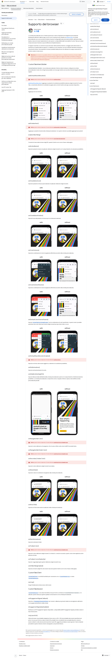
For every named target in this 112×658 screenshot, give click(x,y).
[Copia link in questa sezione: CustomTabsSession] (44, 589)
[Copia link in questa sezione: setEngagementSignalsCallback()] (49, 598)
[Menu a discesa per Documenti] (26, 1)
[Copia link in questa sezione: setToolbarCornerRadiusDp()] (46, 559)
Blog (37, 1)
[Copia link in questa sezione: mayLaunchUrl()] (39, 615)
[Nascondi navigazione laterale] (15, 655)
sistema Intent (69, 37)
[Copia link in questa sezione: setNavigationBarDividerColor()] (48, 450)
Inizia (105, 20)
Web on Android (11, 5)
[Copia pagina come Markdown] (61, 23)
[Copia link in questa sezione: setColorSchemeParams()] (45, 285)
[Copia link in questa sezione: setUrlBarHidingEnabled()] (44, 566)
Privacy (24, 655)
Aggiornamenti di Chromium (56, 643)
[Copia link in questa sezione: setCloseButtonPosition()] (44, 215)
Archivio (51, 647)
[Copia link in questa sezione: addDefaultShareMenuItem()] (47, 76)
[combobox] (85, 1)
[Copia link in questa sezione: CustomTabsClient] (42, 573)
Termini (20, 655)
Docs (3, 5)
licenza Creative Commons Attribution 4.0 (71, 630)
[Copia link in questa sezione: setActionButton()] (40, 146)
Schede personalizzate (16, 8)
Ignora (95, 20)
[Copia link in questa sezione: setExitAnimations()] (41, 367)
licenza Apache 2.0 (46, 631)
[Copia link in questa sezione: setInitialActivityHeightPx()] (45, 374)
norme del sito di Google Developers (70, 631)
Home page (30, 19)
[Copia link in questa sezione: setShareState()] (39, 470)
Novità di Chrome (44, 1)
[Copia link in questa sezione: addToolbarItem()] (40, 123)
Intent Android (39, 8)
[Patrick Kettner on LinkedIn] (38, 32)
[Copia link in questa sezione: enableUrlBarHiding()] (41, 135)
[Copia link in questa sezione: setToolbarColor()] (40, 546)
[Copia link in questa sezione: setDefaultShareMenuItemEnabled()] (51, 356)
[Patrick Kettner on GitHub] (36, 32)
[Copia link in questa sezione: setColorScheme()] (40, 250)
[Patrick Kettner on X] (34, 32)
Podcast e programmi (54, 650)
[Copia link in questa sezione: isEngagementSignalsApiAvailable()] (50, 607)
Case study (31, 1)
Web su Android (5, 8)
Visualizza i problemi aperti (24, 645)
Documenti (22, 1)
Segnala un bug (22, 643)
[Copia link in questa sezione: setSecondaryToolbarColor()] (46, 458)
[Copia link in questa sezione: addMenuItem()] (39, 89)
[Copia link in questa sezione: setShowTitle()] (38, 505)
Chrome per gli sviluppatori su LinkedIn (89, 647)
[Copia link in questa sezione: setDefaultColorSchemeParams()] (49, 319)
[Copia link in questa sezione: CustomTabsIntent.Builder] (48, 64)
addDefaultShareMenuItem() (35, 83)
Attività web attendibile (28, 8)
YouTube (82, 645)
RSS (82, 650)
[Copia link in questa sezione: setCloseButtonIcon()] (42, 181)
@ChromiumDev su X (85, 643)
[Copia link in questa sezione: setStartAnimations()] (42, 539)
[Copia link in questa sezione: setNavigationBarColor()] (44, 439)
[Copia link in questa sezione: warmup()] (35, 582)
